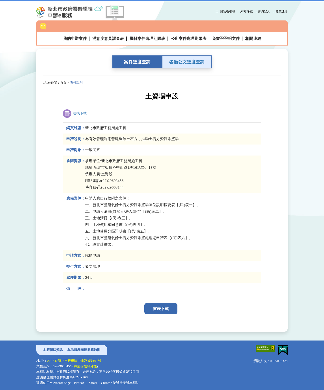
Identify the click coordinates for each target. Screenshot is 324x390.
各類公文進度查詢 (187, 61)
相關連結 (253, 38)
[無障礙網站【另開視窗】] (264, 347)
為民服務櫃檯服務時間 (84, 350)
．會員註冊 (280, 11)
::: (216, 11)
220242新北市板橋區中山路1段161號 (74, 361)
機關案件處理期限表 (147, 38)
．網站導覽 (245, 11)
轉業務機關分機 (85, 366)
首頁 (63, 82)
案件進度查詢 (137, 61)
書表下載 (80, 113)
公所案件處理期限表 (189, 38)
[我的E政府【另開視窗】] (282, 347)
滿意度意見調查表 (108, 38)
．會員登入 (262, 11)
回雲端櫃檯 (227, 11)
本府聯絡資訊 (53, 350)
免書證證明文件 (226, 38)
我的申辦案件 (75, 38)
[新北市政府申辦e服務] (73, 12)
